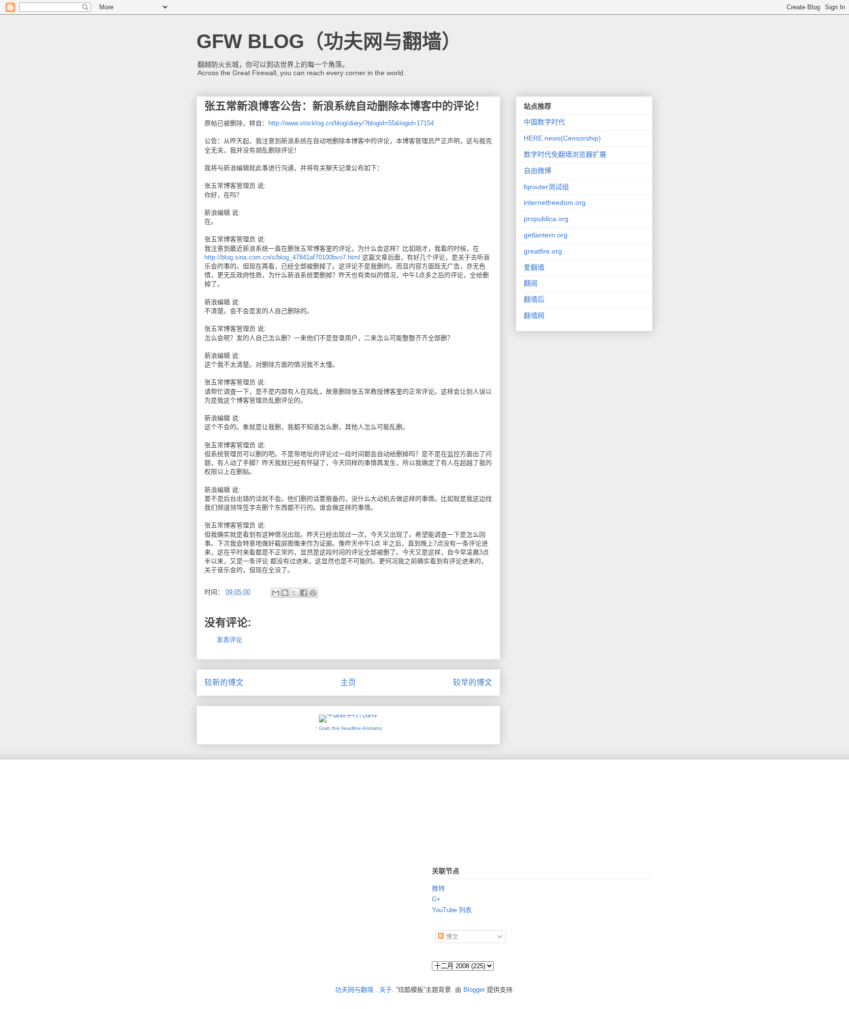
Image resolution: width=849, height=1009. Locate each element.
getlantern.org (545, 235)
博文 (451, 936)
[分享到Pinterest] (313, 593)
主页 (348, 682)
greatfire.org (543, 251)
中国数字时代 (544, 122)
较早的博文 (472, 682)
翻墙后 (534, 299)
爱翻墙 (534, 267)
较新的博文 (224, 682)
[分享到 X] (294, 593)
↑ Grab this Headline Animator (348, 728)
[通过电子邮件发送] (276, 593)
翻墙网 (534, 315)
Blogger (474, 989)
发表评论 (229, 639)
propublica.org (546, 219)
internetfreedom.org (555, 202)
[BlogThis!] (285, 593)
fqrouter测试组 (546, 187)
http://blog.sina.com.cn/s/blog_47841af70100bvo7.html (282, 257)
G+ (436, 899)
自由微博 (537, 170)
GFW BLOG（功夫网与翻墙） (329, 41)
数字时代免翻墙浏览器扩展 (565, 154)
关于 (385, 989)
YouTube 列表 (452, 910)
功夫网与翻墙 (354, 989)
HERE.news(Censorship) (562, 138)
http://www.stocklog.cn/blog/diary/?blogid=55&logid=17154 (351, 123)
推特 (438, 888)
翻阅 (531, 283)
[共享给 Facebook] (304, 593)
